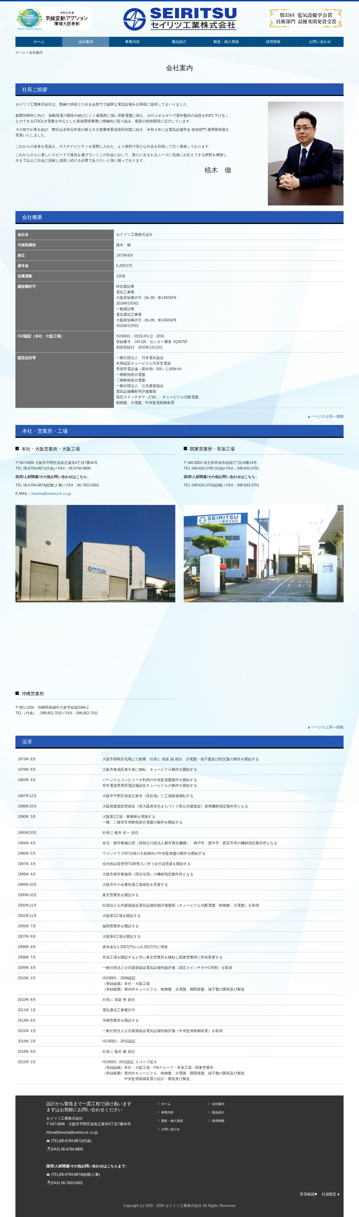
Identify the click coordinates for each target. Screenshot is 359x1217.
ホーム (38, 42)
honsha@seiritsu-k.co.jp (51, 493)
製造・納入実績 (226, 42)
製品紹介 (179, 42)
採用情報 (273, 42)
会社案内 (86, 42)
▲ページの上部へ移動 (325, 416)
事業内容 (132, 42)
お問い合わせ (320, 42)
